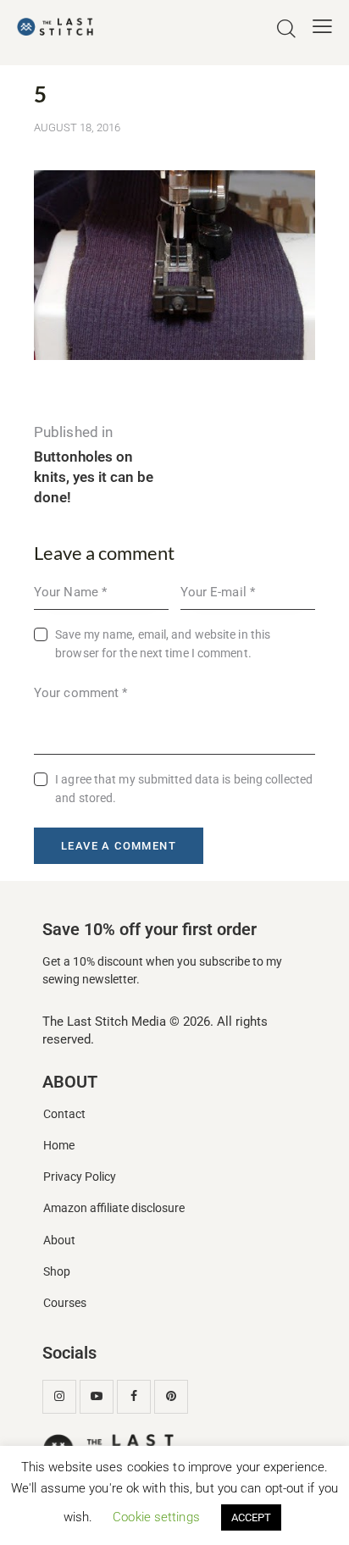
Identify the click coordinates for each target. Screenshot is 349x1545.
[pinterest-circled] (171, 1397)
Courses (64, 1303)
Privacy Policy (79, 1177)
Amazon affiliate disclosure (114, 1208)
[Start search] (286, 29)
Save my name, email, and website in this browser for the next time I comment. (162, 644)
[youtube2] (97, 1397)
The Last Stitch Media (104, 1021)
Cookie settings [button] (156, 1517)
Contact (64, 1114)
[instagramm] (59, 1397)
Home (59, 1145)
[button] (322, 26)
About (59, 1240)
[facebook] (134, 1397)
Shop (56, 1272)
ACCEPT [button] (251, 1517)
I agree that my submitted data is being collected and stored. (184, 788)
